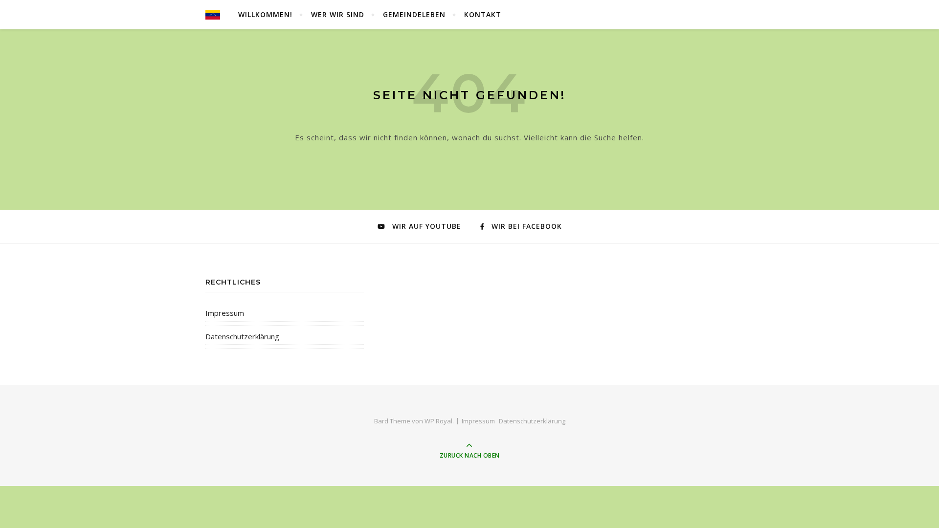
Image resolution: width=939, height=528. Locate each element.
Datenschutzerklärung (242, 336)
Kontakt (482, 14)
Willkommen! (265, 14)
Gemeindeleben (414, 14)
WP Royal (438, 421)
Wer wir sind (337, 14)
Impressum (224, 313)
